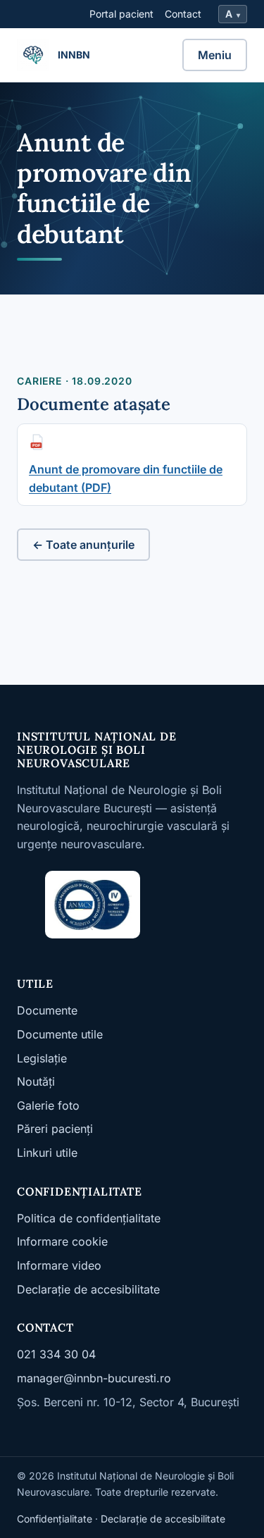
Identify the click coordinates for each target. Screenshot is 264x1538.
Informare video (59, 1265)
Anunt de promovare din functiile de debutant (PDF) (125, 478)
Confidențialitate (54, 1519)
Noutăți (36, 1081)
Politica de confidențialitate (89, 1218)
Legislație (42, 1058)
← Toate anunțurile (83, 545)
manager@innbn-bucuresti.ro (94, 1378)
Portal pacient (121, 14)
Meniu (215, 55)
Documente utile (60, 1034)
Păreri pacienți (55, 1129)
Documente (47, 1010)
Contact (183, 14)
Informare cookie (62, 1241)
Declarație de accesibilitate (88, 1289)
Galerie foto (48, 1105)
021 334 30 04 (56, 1354)
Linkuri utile (47, 1153)
